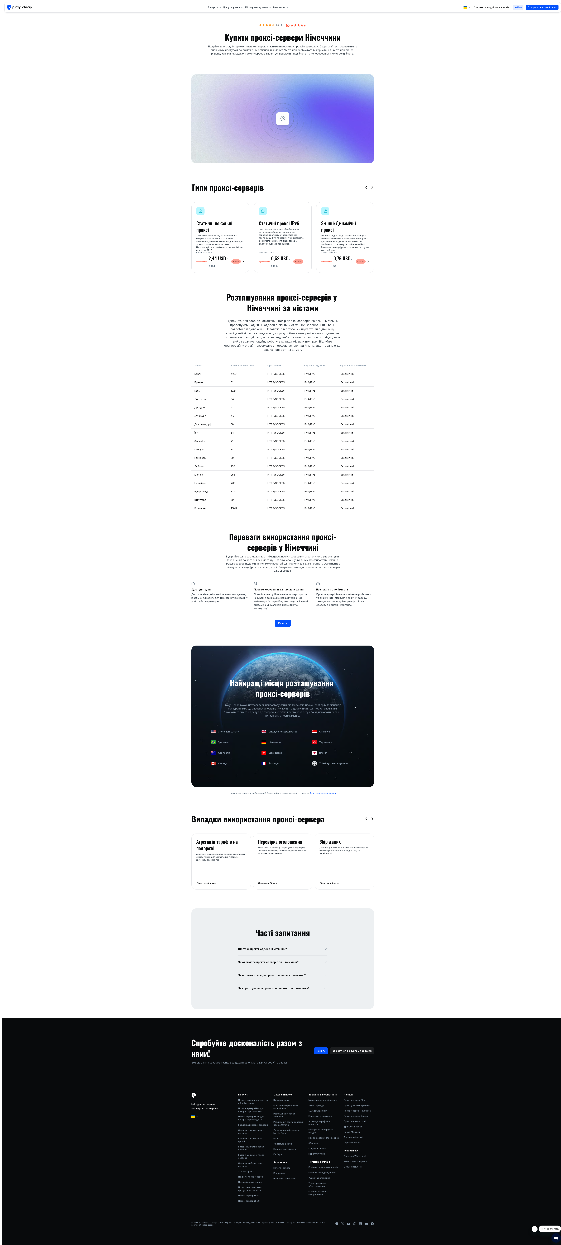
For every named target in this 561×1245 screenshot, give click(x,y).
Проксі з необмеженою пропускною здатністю (250, 1189)
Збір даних (314, 1143)
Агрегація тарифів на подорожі (319, 1123)
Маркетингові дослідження (322, 1100)
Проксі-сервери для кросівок (323, 1138)
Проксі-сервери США (354, 1100)
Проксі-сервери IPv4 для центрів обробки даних (251, 1110)
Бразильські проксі (353, 1137)
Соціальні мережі (317, 1148)
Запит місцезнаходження (322, 793)
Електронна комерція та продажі (321, 1131)
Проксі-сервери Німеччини (357, 1110)
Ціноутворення (281, 1100)
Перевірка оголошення (320, 1116)
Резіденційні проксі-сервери (253, 1125)
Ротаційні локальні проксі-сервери (251, 1148)
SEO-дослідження (317, 1110)
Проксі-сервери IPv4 (249, 1195)
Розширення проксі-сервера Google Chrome (288, 1123)
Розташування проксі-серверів (284, 1115)
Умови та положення (319, 1178)
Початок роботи (281, 1168)
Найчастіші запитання (284, 1178)
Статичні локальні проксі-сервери (251, 1131)
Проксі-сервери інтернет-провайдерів (287, 1107)
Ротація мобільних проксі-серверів (251, 1156)
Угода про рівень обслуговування (317, 1184)
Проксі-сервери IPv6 (249, 1201)
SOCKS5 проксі (246, 1171)
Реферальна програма (355, 1161)
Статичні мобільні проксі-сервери (251, 1164)
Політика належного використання (319, 1193)
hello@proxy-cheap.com (203, 1104)
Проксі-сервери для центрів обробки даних (253, 1101)
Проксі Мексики (352, 1132)
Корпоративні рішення (284, 1149)
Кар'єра (277, 1154)
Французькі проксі (353, 1126)
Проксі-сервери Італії (355, 1121)
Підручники (279, 1173)
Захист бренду (316, 1105)
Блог (275, 1138)
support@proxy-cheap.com (204, 1108)
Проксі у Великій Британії (357, 1105)
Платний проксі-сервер (250, 1182)
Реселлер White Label (355, 1156)
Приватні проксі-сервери (251, 1176)
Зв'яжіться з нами (282, 1143)
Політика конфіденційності (322, 1172)
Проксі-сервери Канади (356, 1116)
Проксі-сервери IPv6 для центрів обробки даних (251, 1118)
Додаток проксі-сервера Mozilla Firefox (286, 1131)
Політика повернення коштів (323, 1167)
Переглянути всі (316, 1153)
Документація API (353, 1166)
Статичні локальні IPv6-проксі (250, 1140)
